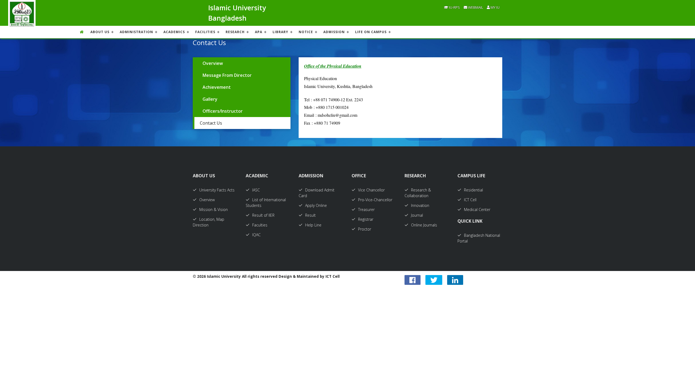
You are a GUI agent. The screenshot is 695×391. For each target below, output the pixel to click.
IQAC (256, 234)
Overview (213, 63)
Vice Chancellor (371, 190)
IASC (256, 190)
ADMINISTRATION (136, 32)
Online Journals (424, 225)
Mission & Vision (213, 209)
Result (310, 215)
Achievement (217, 87)
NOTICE (306, 32)
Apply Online (316, 205)
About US (99, 32)
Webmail (475, 7)
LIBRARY (280, 32)
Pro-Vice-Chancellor (375, 199)
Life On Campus (371, 32)
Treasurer (366, 209)
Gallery (210, 99)
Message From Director (227, 75)
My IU (495, 7)
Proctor (364, 229)
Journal (417, 215)
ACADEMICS (174, 32)
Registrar (365, 219)
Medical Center (477, 209)
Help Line (313, 225)
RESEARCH (235, 32)
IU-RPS (454, 7)
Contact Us (211, 123)
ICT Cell (470, 199)
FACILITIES (205, 32)
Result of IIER (263, 215)
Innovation (420, 205)
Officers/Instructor (223, 111)
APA (258, 32)
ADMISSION (334, 32)
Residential (473, 190)
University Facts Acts (217, 190)
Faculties (259, 225)
